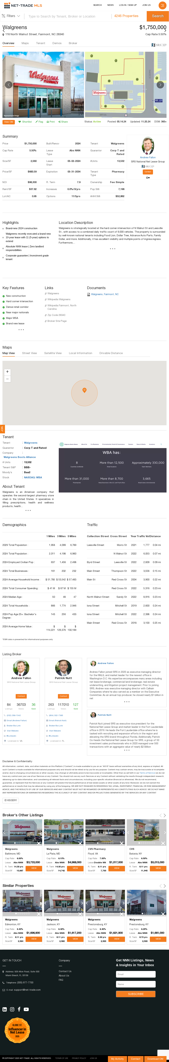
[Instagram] (12, 1009)
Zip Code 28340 (56, 315)
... (112, 249)
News (110, 5)
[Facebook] (19, 1009)
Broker (73, 43)
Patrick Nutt (104, 715)
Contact (135, 1059)
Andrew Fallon (106, 664)
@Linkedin (11, 736)
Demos (57, 43)
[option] (43, 85)
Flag (41, 122)
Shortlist (27, 122)
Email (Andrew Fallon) (17, 721)
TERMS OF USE (61, 1058)
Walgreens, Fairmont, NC (105, 294)
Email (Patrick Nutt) (58, 721)
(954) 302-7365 (56, 716)
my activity (117, 1059)
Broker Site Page (57, 321)
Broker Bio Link (13, 726)
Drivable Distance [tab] (111, 353)
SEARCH (97, 5)
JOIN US (146, 5)
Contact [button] (148, 172)
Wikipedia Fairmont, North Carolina (62, 307)
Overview (8, 43)
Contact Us (65, 971)
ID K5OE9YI (11, 800)
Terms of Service (147, 773)
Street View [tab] (29, 353)
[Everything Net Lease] (23, 5)
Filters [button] (11, 16)
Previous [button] (8, 85)
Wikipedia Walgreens (59, 299)
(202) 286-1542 (13, 716)
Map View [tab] (8, 353)
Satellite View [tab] (53, 353)
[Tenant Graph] (113, 467)
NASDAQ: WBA (33, 477)
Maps (25, 43)
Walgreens (53, 293)
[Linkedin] (4, 1009)
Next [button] (160, 85)
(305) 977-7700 (25, 983)
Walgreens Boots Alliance (20, 457)
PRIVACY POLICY (79, 1058)
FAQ (61, 980)
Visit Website (12, 731)
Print (52, 122)
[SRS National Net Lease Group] (159, 45)
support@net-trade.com (27, 990)
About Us (64, 976)
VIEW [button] (33, 868)
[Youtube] (26, 1009)
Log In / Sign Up (128, 5)
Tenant (40, 43)
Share (64, 122)
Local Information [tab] (80, 353)
